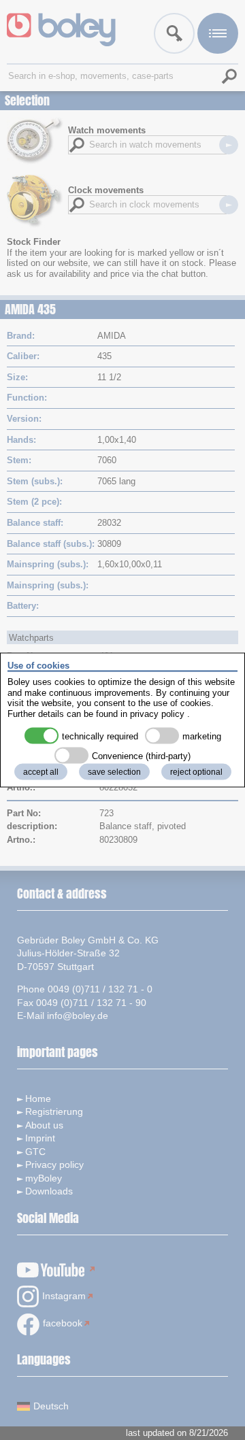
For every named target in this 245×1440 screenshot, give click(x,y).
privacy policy (157, 713)
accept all (41, 772)
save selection (114, 772)
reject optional (196, 772)
